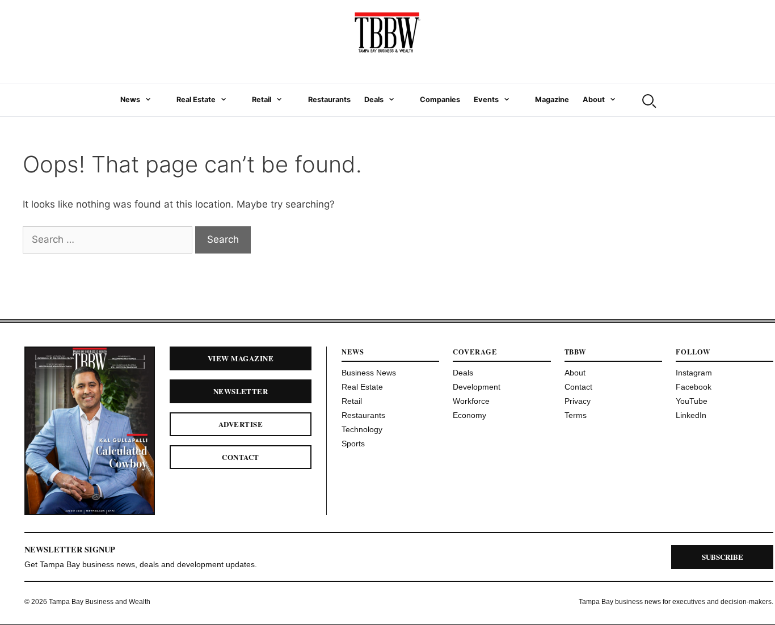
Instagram (694, 372)
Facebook (693, 386)
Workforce (471, 401)
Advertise (240, 424)
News (130, 99)
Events (486, 99)
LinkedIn (691, 415)
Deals (374, 99)
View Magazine (240, 358)
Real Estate (196, 99)
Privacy (578, 401)
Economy (469, 415)
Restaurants (329, 99)
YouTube (691, 401)
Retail (261, 99)
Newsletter (240, 391)
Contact (240, 456)
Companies (440, 99)
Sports (353, 443)
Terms (576, 415)
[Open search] (648, 100)
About (594, 99)
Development (476, 386)
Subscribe (722, 556)
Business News (369, 372)
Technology (362, 429)
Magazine (552, 99)
